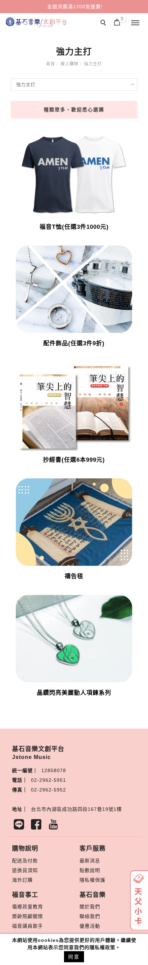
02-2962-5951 (48, 780)
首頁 (50, 64)
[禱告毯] (74, 521)
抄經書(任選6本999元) (74, 460)
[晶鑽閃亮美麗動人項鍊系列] (74, 638)
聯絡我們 (90, 916)
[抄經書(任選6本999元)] (74, 406)
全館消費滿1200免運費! (75, 6)
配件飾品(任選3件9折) (74, 343)
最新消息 (90, 860)
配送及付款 (25, 860)
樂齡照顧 (22, 916)
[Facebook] (37, 826)
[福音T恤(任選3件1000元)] (74, 173)
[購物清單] (117, 21)
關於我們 (90, 906)
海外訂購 (22, 880)
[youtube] (55, 826)
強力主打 (93, 64)
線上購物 (69, 64)
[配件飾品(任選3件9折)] (74, 288)
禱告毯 (74, 576)
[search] (104, 23)
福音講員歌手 (27, 926)
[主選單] (135, 23)
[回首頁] (36, 22)
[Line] (20, 826)
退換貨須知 (25, 870)
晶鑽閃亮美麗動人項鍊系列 (74, 693)
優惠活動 (90, 926)
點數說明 (90, 870)
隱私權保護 (92, 880)
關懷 (38, 916)
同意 (74, 956)
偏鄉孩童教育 (27, 906)
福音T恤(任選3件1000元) (74, 227)
